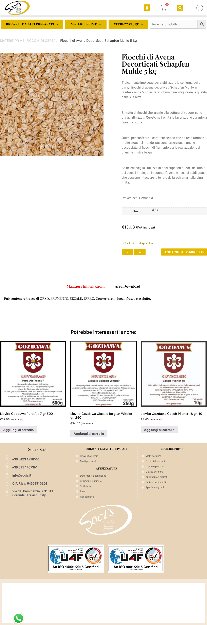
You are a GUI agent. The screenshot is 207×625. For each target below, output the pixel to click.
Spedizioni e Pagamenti (20, 586)
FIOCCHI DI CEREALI (42, 41)
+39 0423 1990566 (25, 459)
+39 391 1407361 (25, 467)
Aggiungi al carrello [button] (18, 430)
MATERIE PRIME (84, 24)
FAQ (8, 602)
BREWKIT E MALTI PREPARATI (30, 24)
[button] (180, 8)
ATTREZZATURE (126, 24)
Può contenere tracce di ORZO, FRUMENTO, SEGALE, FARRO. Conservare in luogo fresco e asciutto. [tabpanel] (77, 298)
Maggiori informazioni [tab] (86, 286)
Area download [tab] (127, 286)
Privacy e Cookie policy (20, 610)
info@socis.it (21, 475)
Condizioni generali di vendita (24, 594)
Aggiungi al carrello (184, 252)
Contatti (11, 619)
